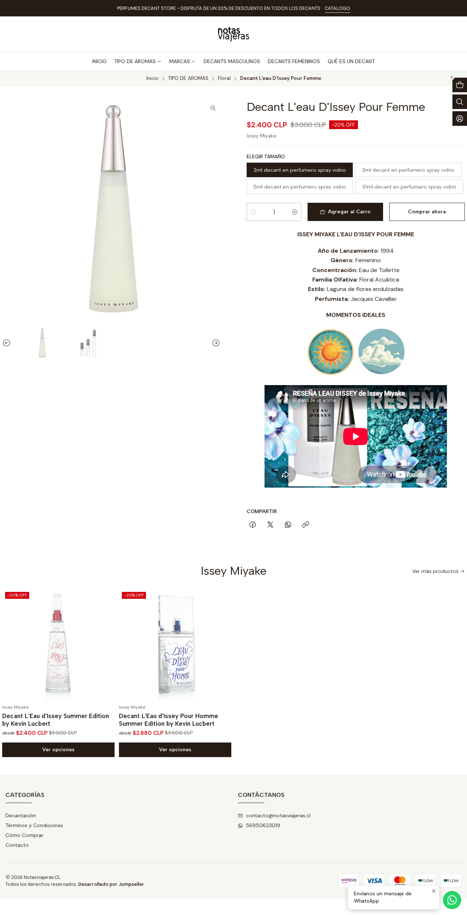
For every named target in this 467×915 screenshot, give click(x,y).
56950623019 (263, 825)
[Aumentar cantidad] (295, 212)
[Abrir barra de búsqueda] (459, 101)
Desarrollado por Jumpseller (111, 884)
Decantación (20, 815)
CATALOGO (337, 8)
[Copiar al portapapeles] (306, 525)
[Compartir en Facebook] (253, 525)
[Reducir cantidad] (253, 212)
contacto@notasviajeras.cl (278, 815)
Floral (224, 78)
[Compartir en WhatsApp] (288, 525)
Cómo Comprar (24, 835)
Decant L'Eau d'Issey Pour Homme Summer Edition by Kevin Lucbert (168, 719)
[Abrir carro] (459, 85)
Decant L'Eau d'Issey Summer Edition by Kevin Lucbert (55, 719)
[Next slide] (214, 343)
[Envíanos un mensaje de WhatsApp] (452, 900)
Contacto (17, 845)
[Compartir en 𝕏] (270, 525)
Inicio (152, 78)
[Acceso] (459, 118)
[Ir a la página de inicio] (233, 34)
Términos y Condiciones (34, 825)
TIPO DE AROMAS (188, 78)
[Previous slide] (7, 343)
